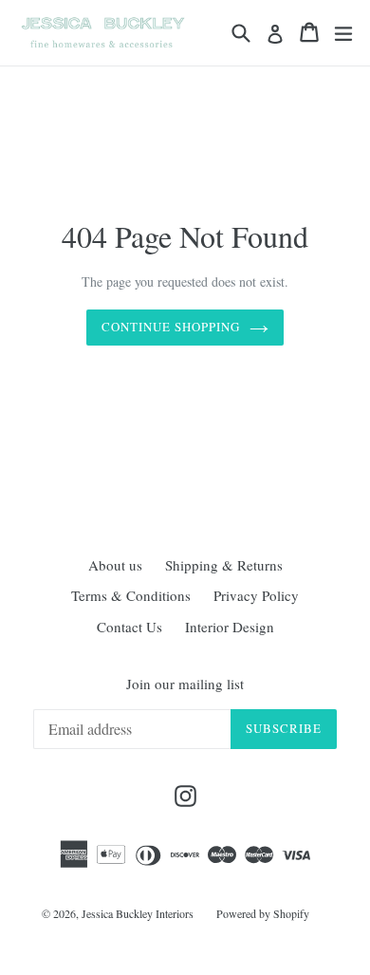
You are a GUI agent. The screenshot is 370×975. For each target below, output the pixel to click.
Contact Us (129, 626)
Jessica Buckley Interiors (138, 913)
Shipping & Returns (224, 564)
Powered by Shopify (262, 913)
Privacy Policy (256, 595)
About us (115, 564)
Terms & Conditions (131, 595)
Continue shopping (171, 326)
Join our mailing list (185, 683)
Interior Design (229, 626)
